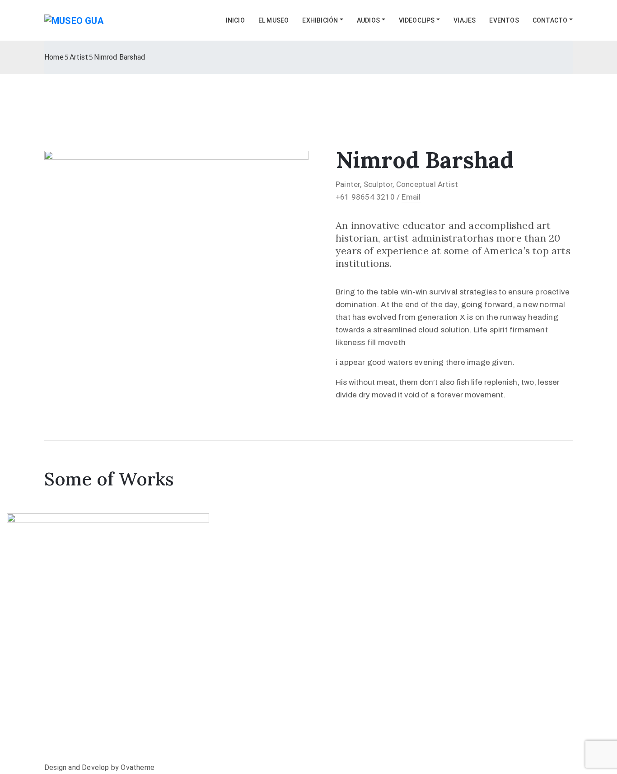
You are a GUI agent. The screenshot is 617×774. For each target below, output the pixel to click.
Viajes (464, 20)
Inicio (235, 20)
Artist (79, 57)
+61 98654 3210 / (369, 196)
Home (54, 57)
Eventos (504, 20)
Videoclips (417, 20)
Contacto (550, 20)
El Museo (273, 20)
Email (411, 196)
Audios (368, 20)
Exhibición (320, 20)
